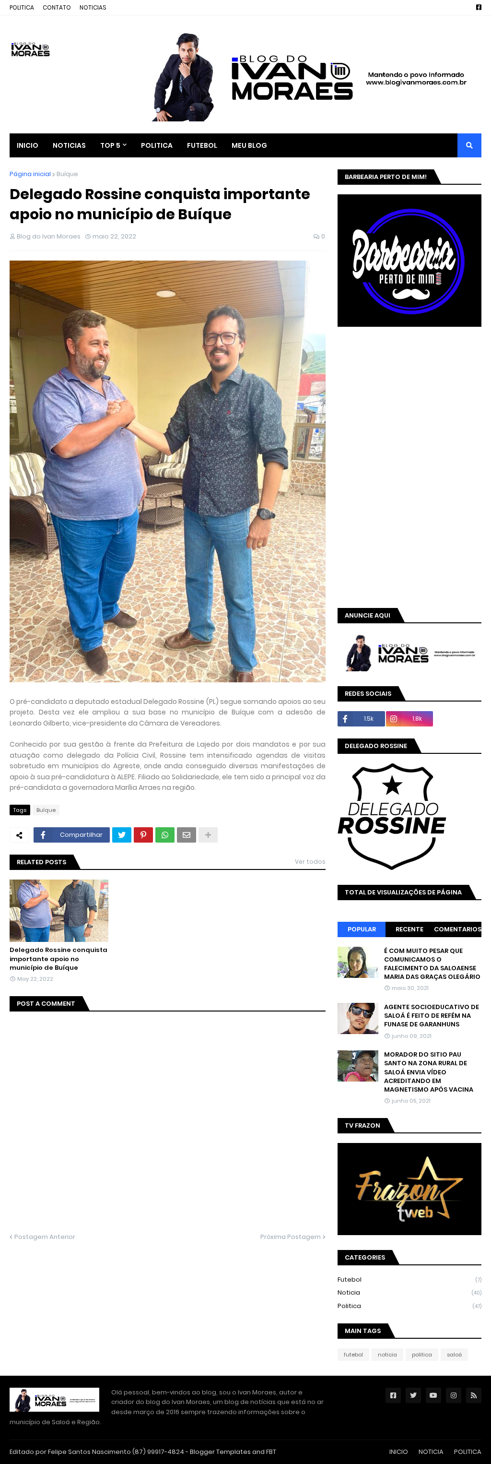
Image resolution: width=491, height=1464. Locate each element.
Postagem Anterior (44, 1236)
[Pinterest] (143, 835)
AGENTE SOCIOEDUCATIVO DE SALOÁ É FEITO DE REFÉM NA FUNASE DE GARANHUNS (431, 1016)
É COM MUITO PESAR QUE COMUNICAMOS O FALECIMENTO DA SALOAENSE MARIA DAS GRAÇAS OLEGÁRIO (432, 964)
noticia (409, 1292)
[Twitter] (121, 835)
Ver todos (310, 861)
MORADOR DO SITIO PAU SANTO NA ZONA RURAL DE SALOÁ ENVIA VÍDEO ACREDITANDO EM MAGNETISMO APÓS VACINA (428, 1072)
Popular (362, 929)
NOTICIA (431, 1451)
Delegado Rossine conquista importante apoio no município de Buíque (58, 959)
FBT (271, 1451)
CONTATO (57, 7)
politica (409, 1305)
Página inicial (30, 174)
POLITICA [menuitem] (157, 145)
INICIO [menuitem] (27, 145)
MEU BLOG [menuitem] (249, 145)
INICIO (398, 1451)
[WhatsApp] (165, 835)
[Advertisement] (414, 401)
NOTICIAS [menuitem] (69, 145)
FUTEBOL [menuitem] (202, 145)
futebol (409, 1279)
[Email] (186, 835)
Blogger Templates (220, 1451)
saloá (454, 1354)
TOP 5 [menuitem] (110, 145)
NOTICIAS (93, 7)
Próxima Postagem (290, 1236)
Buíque (67, 174)
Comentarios (457, 929)
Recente (409, 929)
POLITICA (22, 7)
